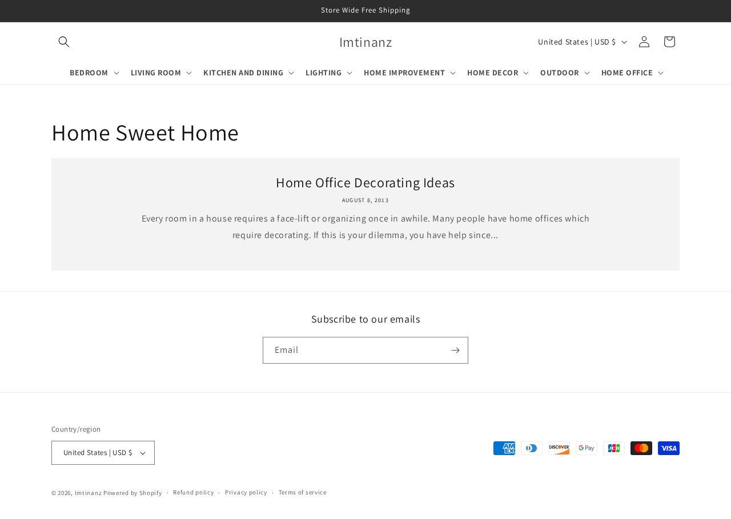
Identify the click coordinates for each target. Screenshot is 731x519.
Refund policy (193, 492)
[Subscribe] (455, 350)
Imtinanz (88, 493)
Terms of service (303, 492)
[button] (64, 41)
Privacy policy (246, 492)
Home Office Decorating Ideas (365, 182)
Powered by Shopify (132, 493)
